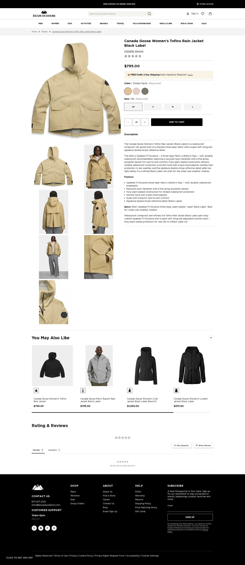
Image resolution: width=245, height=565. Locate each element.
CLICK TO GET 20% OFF (19, 557)
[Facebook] (40, 528)
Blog (105, 507)
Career (106, 499)
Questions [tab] (52, 450)
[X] (34, 528)
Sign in (194, 14)
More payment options (177, 128)
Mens (73, 491)
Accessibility (132, 556)
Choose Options (52, 368)
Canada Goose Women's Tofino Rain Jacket (50, 400)
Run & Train (187, 23)
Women (55, 23)
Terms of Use (61, 556)
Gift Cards (140, 511)
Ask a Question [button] (183, 445)
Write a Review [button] (205, 445)
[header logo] (44, 13)
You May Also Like (50, 337)
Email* (170, 506)
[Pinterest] (47, 528)
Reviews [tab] (36, 450)
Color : (142, 83)
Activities (86, 23)
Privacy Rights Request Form (110, 556)
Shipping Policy (143, 503)
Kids (70, 23)
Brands (104, 23)
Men (41, 23)
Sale (204, 23)
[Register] (188, 13)
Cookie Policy (86, 556)
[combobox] (120, 13)
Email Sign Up (110, 511)
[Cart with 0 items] (210, 14)
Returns (139, 499)
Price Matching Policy (146, 507)
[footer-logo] (38, 489)
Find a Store (109, 495)
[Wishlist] (202, 13)
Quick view (50, 363)
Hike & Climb (166, 23)
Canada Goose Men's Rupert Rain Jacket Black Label (97, 400)
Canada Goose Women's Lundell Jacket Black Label (191, 400)
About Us (107, 491)
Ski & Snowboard (142, 23)
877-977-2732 (39, 502)
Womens (74, 495)
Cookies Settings (150, 556)
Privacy (73, 556)
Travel (120, 23)
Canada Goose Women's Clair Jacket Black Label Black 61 (142, 400)
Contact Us (108, 503)
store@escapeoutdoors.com (46, 505)
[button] (149, 14)
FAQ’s (138, 491)
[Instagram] (54, 528)
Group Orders (77, 503)
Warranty (140, 495)
